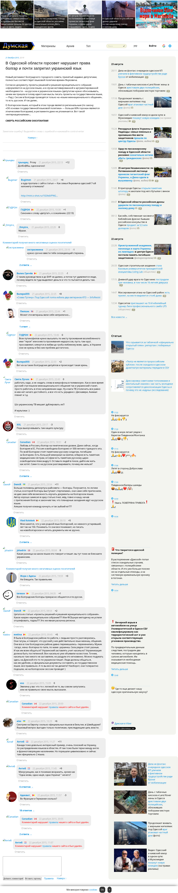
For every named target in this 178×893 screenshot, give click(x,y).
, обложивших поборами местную (141, 89)
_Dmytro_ (23, 227)
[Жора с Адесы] (11, 581)
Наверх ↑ (32, 137)
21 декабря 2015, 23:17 (36, 424)
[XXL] (8, 430)
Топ (88, 46)
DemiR (17, 484)
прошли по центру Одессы (132, 140)
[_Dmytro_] (9, 225)
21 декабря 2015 (12, 57)
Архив (70, 46)
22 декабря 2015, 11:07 (41, 842)
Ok (102, 889)
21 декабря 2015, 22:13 (51, 162)
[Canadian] (11, 442)
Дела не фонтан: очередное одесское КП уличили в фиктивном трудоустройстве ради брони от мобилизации (160, 773)
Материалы (48, 46)
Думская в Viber (123, 723)
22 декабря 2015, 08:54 (40, 610)
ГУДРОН (25, 209)
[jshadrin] (8, 550)
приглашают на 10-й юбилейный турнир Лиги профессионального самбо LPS (142, 305)
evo (22, 683)
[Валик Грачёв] (8, 279)
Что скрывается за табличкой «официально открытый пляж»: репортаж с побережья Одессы (150, 345)
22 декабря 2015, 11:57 (49, 795)
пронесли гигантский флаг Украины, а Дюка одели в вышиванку (134, 177)
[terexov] (8, 599)
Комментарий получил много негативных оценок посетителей (37, 242)
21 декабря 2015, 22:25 (51, 273)
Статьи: (116, 336)
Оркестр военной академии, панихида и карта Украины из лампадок (135, 248)
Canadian (25, 442)
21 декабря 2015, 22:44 (48, 311)
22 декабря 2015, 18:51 (49, 442)
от (134, 76)
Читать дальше (119, 584)
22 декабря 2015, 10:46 (47, 334)
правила (53, 707)
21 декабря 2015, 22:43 (48, 379)
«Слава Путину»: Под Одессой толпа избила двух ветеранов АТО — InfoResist (58, 297)
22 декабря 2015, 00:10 (53, 520)
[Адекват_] (11, 801)
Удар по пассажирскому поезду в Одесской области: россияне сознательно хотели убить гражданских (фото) (50, 22)
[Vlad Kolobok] (11, 526)
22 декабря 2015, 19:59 (51, 575)
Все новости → (119, 317)
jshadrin (21, 550)
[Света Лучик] (7, 382)
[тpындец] (8, 160)
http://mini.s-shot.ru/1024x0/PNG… (39, 195)
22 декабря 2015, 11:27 (43, 741)
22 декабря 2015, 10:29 (40, 721)
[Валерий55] (8, 299)
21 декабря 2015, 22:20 (44, 227)
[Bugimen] (12, 179)
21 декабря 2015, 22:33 (44, 361)
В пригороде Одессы (129, 188)
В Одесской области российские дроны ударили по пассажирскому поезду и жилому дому (117, 22)
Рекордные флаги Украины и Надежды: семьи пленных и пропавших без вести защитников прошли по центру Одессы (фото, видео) (16, 21)
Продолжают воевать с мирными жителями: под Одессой (131, 101)
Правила (49, 878)
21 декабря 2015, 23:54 (40, 484)
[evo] (11, 689)
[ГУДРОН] (11, 207)
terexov (21, 593)
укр (135, 45)
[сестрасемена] (15, 247)
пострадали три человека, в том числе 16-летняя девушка (143, 281)
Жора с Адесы (28, 575)
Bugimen (26, 179)
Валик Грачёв (25, 273)
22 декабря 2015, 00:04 (45, 550)
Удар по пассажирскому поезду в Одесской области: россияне (134, 152)
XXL (19, 424)
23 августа (117, 64)
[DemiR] (6, 484)
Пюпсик (24, 311)
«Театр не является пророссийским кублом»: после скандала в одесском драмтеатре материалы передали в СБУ (147, 364)
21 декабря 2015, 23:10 (58, 249)
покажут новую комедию (146, 117)
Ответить (23, 171)
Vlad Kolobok (27, 520)
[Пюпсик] (11, 317)
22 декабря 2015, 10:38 (48, 209)
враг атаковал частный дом (135, 106)
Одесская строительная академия (137, 265)
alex (19, 721)
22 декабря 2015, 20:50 (51, 703)
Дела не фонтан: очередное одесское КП (140, 70)
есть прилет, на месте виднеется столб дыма (144, 294)
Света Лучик (22, 379)
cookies (93, 889)
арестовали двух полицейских (143, 87)
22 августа (117, 238)
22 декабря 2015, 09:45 (40, 634)
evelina (18, 634)
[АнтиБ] (9, 741)
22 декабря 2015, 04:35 (44, 593)
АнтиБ (20, 741)
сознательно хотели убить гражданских (135, 156)
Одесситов (124, 303)
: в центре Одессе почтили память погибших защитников (136, 254)
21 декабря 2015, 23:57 (46, 179)
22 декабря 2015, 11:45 (45, 768)
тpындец (23, 162)
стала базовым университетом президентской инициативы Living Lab (140, 268)
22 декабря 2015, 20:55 (51, 818)
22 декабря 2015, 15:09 (39, 683)
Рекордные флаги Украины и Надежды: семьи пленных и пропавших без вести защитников (135, 133)
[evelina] (6, 634)
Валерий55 (23, 293)
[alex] (8, 727)
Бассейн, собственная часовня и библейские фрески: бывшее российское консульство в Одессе (136, 220)
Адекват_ (25, 795)
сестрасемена (35, 249)
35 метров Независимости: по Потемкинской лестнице (135, 170)
